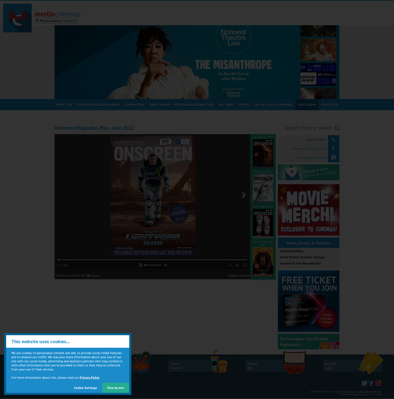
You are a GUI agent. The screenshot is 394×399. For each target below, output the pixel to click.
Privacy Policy (90, 377)
